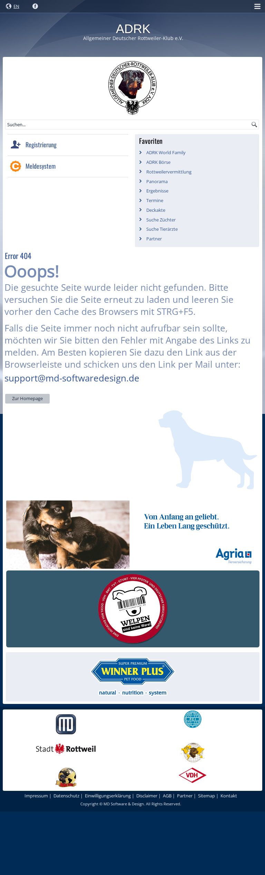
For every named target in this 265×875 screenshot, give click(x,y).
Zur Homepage (27, 398)
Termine (154, 200)
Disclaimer (146, 796)
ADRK (133, 29)
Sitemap (206, 796)
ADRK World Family (166, 152)
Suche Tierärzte (162, 229)
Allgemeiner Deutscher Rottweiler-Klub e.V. (133, 38)
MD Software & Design (124, 803)
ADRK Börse (158, 162)
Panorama (157, 181)
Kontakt (228, 796)
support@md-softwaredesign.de (71, 378)
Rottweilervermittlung (169, 172)
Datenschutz (66, 796)
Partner (154, 239)
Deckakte (155, 210)
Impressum (36, 796)
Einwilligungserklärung (108, 796)
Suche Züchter (161, 220)
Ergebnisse (157, 191)
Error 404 (18, 255)
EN (16, 6)
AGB (167, 796)
